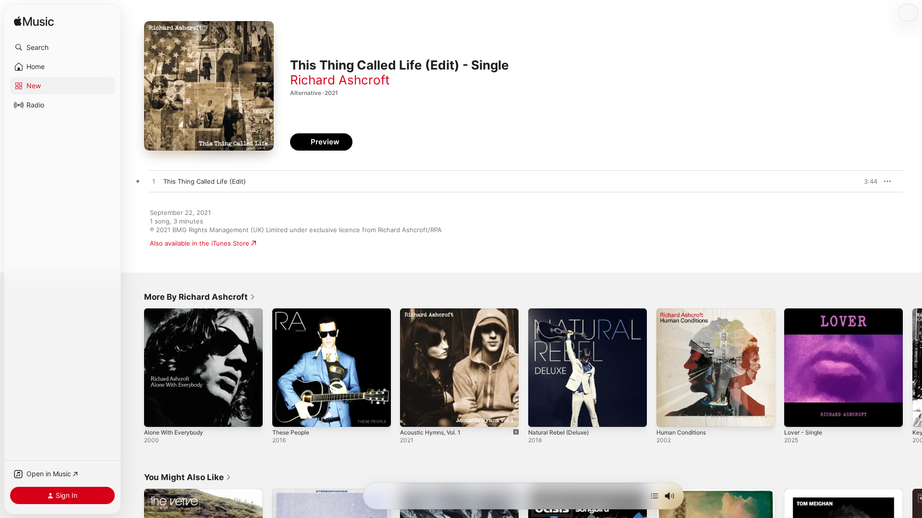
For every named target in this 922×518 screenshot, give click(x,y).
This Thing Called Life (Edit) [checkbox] (204, 181)
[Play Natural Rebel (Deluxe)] (540, 415)
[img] (34, 21)
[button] (62, 47)
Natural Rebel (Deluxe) (562, 312)
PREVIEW (866, 181)
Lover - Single (805, 312)
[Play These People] (284, 415)
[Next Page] (912, 367)
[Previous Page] (134, 367)
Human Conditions (684, 312)
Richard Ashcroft (339, 79)
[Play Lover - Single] (796, 415)
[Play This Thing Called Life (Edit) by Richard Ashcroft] (153, 181)
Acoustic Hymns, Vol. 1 (434, 312)
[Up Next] (654, 496)
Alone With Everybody (177, 312)
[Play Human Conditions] (668, 415)
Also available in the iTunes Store (199, 243)
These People (293, 312)
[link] (199, 297)
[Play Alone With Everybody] (156, 415)
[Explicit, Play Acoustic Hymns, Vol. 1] (412, 415)
